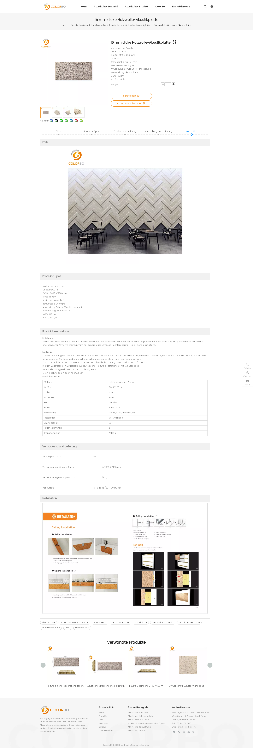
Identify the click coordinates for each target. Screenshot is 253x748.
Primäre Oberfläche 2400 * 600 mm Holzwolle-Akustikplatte (147, 685)
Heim (84, 6)
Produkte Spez (91, 131)
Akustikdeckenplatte (189, 622)
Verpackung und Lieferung (158, 131)
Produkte (103, 716)
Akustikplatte (48, 622)
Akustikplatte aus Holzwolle (74, 622)
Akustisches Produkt (136, 6)
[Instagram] (184, 732)
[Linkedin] (174, 732)
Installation (191, 131)
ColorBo (160, 6)
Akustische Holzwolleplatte (140, 716)
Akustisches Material (106, 6)
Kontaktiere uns (181, 6)
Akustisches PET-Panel (138, 719)
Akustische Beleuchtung (139, 726)
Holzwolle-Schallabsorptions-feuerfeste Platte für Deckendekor (65, 685)
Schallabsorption (51, 627)
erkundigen (129, 96)
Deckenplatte (82, 627)
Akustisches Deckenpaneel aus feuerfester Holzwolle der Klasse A (106, 685)
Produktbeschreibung (125, 131)
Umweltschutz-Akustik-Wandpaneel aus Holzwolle (188, 685)
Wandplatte (141, 622)
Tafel (67, 627)
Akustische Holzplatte (138, 712)
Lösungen (103, 723)
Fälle (58, 131)
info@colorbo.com (187, 726)
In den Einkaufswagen (129, 103)
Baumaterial (100, 622)
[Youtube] (188, 732)
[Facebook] (179, 732)
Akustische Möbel (136, 730)
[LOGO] (54, 710)
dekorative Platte (120, 622)
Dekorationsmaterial (162, 622)
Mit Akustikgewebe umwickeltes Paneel (146, 723)
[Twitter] (193, 732)
